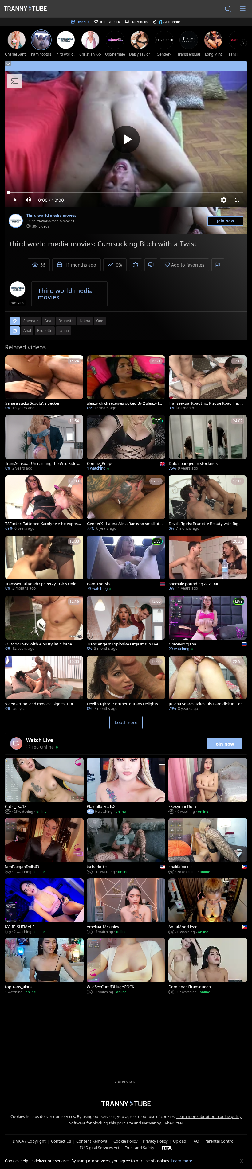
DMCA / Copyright (29, 1141)
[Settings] (224, 200)
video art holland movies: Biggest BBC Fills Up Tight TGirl (42, 704)
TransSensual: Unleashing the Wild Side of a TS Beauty (43, 464)
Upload (179, 1141)
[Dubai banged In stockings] (208, 443)
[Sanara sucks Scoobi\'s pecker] (44, 383)
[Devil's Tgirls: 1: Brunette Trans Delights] (126, 684)
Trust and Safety (139, 1147)
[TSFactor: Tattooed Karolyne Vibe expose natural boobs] (44, 503)
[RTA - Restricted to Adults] (167, 1147)
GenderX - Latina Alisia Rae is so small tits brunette (124, 524)
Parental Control (219, 1141)
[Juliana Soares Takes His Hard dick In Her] (208, 684)
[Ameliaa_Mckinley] (126, 906)
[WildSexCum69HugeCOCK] (126, 966)
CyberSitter (173, 1123)
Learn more (181, 1160)
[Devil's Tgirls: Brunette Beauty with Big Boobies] (208, 503)
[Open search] (228, 8)
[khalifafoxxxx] (207, 846)
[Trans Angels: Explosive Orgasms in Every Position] (126, 624)
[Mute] (28, 200)
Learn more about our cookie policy (209, 1116)
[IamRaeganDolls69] (44, 846)
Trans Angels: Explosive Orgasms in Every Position (124, 644)
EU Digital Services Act (100, 1147)
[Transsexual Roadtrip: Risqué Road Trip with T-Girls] (208, 383)
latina (85, 320)
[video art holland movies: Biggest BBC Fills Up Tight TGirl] (44, 684)
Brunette (44, 330)
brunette (65, 320)
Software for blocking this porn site (101, 1123)
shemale (30, 320)
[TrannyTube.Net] (25, 8)
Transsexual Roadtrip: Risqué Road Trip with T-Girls (206, 403)
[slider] (126, 192)
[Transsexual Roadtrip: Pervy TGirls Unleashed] (44, 564)
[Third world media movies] (16, 221)
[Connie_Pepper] (126, 443)
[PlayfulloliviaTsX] (126, 786)
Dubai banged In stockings (193, 464)
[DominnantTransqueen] (207, 966)
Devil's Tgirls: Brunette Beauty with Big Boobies (206, 524)
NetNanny (151, 1123)
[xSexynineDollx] (207, 786)
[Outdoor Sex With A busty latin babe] (44, 624)
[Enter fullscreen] (237, 200)
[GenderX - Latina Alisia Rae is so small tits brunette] (126, 503)
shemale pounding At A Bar (194, 584)
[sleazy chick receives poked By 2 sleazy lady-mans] (126, 383)
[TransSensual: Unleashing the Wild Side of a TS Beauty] (44, 443)
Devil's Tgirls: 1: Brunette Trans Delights (122, 704)
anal (48, 320)
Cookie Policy (125, 1141)
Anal (27, 330)
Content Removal (92, 1141)
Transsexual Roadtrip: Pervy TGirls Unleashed (42, 584)
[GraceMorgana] (208, 624)
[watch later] (13, 363)
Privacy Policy (155, 1141)
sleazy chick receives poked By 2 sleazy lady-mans (124, 403)
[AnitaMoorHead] (207, 906)
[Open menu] (242, 8)
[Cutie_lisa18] (44, 786)
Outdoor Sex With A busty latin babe (38, 644)
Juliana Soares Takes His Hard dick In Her (205, 704)
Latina (63, 330)
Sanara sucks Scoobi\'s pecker (32, 403)
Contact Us (61, 1141)
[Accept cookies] (241, 1161)
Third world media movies (51, 215)
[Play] (126, 139)
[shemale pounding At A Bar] (208, 564)
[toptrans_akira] (44, 966)
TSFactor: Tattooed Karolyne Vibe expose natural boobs (42, 524)
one (99, 320)
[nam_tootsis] (126, 564)
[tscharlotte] (126, 846)
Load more (126, 722)
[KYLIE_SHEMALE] (44, 906)
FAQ (195, 1141)
